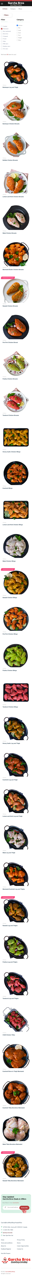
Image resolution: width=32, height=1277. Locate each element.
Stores (19, 1243)
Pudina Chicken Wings (10, 670)
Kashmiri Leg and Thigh (10, 780)
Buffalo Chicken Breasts (10, 160)
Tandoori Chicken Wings (10, 707)
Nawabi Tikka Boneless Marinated (13, 1180)
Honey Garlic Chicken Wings (11, 452)
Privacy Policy (21, 1240)
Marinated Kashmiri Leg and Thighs (14, 889)
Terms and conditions (6, 1243)
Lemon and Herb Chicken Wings (13, 524)
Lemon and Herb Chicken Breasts (13, 196)
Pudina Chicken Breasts (10, 379)
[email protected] (7, 1232)
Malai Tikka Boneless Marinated (12, 1144)
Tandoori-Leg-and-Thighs (11, 998)
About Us (3, 1246)
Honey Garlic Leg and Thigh (11, 743)
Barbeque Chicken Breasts (11, 123)
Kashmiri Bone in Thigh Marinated (13, 1071)
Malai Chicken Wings (9, 561)
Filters (6, 15)
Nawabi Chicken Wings (10, 597)
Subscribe (24, 1207)
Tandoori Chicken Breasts (11, 415)
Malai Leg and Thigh (9, 852)
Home (5, 9)
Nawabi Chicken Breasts (10, 306)
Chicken (4, 85)
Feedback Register (6, 1249)
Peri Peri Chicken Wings (10, 634)
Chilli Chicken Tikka (9, 1035)
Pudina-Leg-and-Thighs (10, 962)
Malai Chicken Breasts (9, 233)
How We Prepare (5, 1253)
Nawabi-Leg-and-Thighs (10, 925)
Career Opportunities (23, 1246)
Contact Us (20, 1249)
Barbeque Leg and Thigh (10, 87)
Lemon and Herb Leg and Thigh (12, 816)
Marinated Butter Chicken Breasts (13, 269)
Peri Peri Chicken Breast (10, 342)
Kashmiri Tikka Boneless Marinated (14, 1108)
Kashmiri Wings (7, 488)
